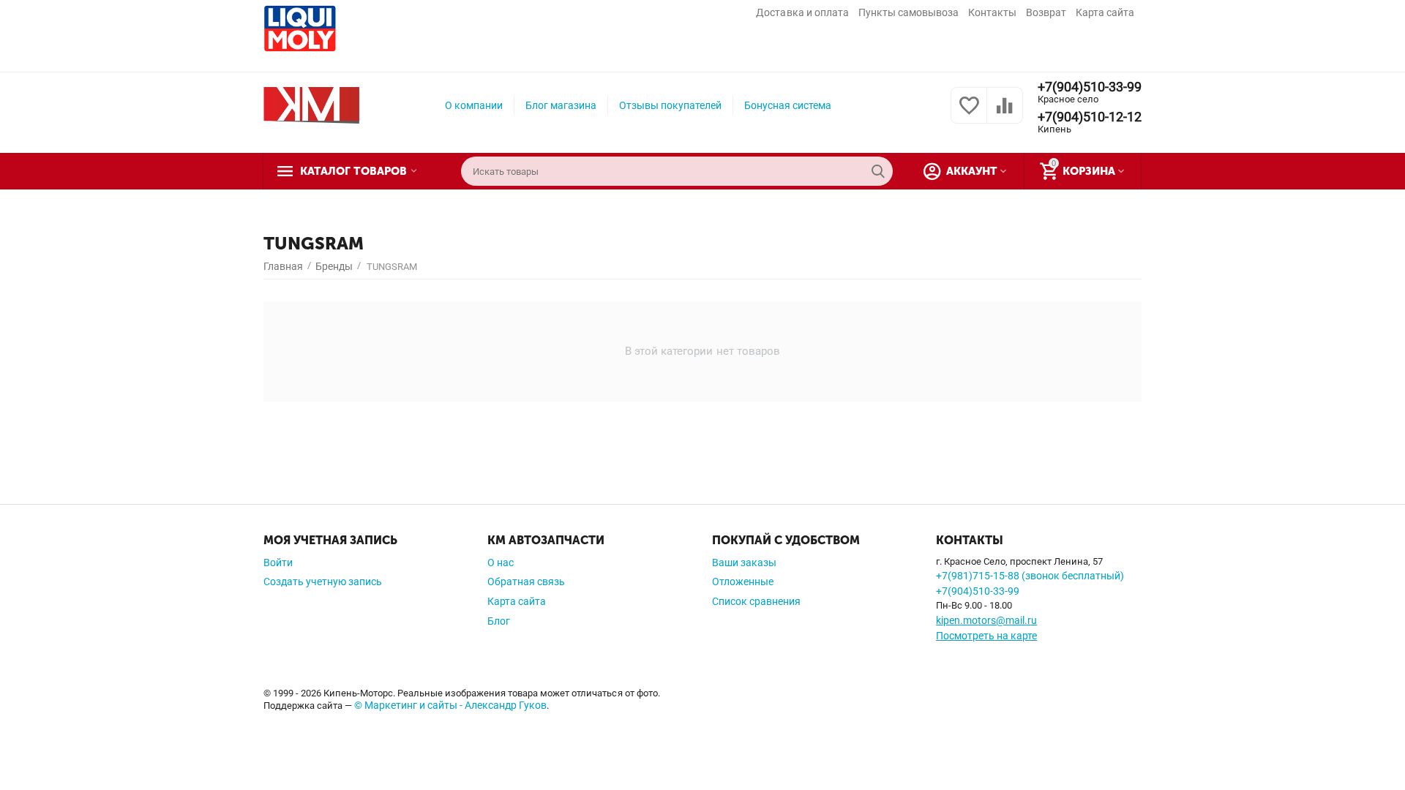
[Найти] (878, 171)
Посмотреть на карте (986, 636)
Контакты (992, 12)
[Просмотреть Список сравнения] (1004, 113)
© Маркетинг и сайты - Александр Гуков (450, 705)
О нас (500, 562)
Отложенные (742, 581)
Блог (498, 621)
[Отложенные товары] (969, 113)
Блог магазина (560, 105)
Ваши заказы (744, 562)
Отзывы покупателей (670, 105)
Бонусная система (787, 105)
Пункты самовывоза (908, 12)
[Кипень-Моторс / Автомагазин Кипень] (311, 104)
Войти (278, 562)
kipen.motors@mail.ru (986, 620)
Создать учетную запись (322, 581)
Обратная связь (526, 581)
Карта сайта (1105, 12)
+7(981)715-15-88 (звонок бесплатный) (1030, 576)
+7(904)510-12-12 (1090, 117)
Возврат (1046, 12)
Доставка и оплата (802, 12)
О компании (474, 105)
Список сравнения (756, 601)
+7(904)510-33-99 (1090, 87)
